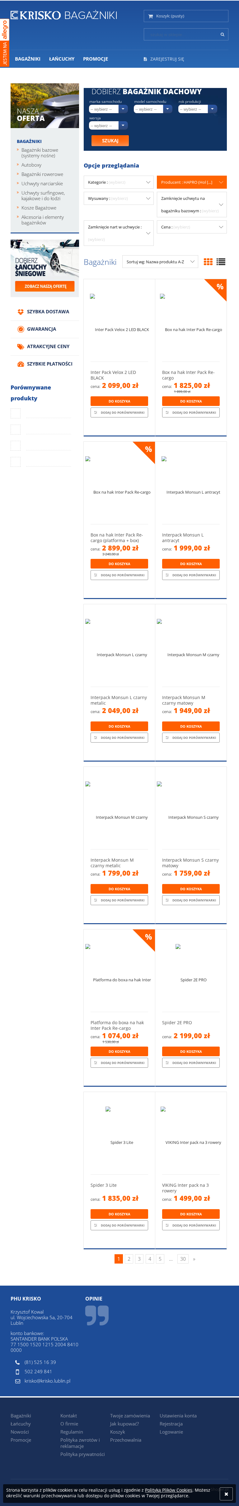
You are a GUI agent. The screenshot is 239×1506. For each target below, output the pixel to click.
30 (183, 1258)
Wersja (95, 118)
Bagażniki (29, 141)
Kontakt (68, 1415)
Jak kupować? (124, 1424)
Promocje (21, 1440)
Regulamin (71, 1432)
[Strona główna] (64, 13)
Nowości (20, 1432)
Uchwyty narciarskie (42, 183)
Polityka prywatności (82, 1454)
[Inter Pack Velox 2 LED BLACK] (119, 320)
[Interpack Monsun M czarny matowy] (191, 645)
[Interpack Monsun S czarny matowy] (191, 808)
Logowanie (171, 1432)
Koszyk (117, 1432)
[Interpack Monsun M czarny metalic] (119, 808)
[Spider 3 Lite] (119, 1133)
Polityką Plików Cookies (168, 1490)
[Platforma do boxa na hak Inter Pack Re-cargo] (119, 970)
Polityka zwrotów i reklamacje (80, 1443)
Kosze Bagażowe (38, 208)
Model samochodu (150, 102)
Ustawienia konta (178, 1415)
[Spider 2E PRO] (191, 970)
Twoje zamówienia (130, 1415)
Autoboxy (31, 165)
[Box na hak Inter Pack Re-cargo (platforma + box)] (119, 483)
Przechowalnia (125, 1440)
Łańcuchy (21, 1424)
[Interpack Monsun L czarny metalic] (119, 645)
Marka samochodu (105, 102)
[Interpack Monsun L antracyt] (191, 483)
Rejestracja (171, 1424)
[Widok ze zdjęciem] (208, 262)
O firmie (69, 1424)
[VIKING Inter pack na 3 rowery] (191, 1133)
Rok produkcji (190, 102)
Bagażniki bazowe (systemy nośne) (39, 153)
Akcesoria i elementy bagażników (42, 220)
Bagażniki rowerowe (42, 174)
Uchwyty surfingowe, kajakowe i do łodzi (43, 195)
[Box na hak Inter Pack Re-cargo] (191, 320)
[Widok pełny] (221, 262)
